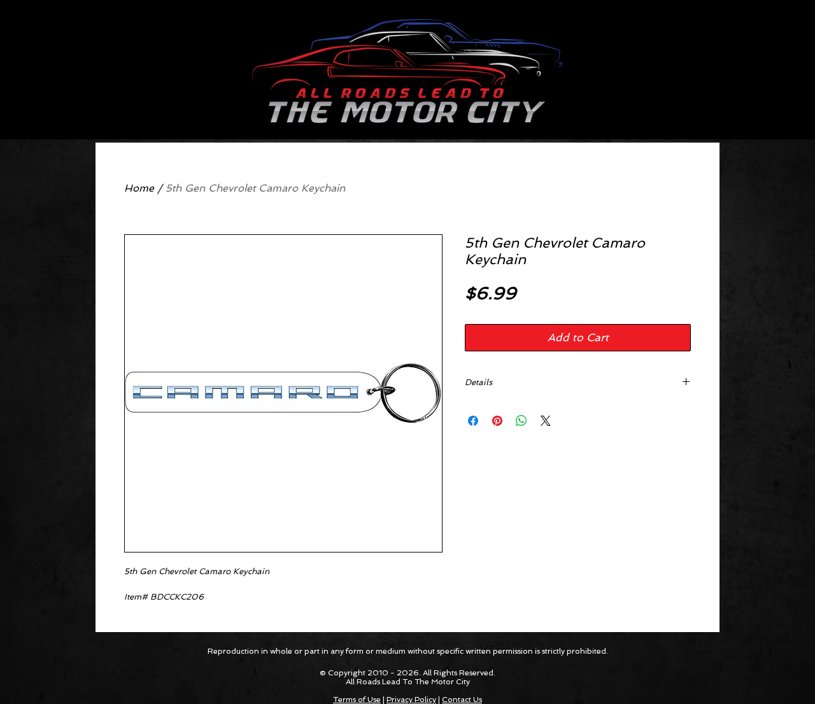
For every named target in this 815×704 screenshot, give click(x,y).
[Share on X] (545, 420)
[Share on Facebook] (473, 420)
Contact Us (462, 699)
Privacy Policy (411, 699)
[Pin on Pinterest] (497, 420)
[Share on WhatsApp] (521, 420)
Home (139, 188)
